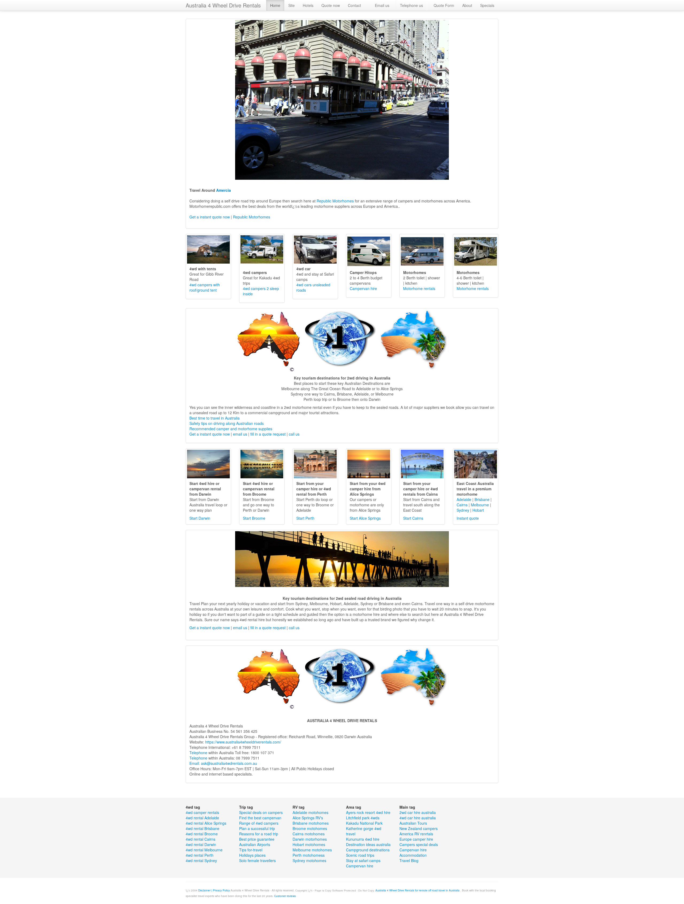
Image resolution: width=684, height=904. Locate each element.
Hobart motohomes (309, 844)
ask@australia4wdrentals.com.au (229, 763)
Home (275, 5)
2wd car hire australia (417, 812)
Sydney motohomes (309, 860)
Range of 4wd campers (258, 823)
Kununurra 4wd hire (362, 839)
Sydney (463, 510)
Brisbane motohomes (311, 823)
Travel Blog (408, 860)
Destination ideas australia (368, 844)
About (467, 5)
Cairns (462, 504)
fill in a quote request (268, 434)
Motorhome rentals (419, 288)
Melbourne (480, 504)
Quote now (330, 5)
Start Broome (254, 518)
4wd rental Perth (199, 855)
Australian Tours (413, 823)
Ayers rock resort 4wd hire (368, 812)
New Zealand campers (418, 828)
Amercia (223, 190)
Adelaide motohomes (310, 812)
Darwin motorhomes (310, 839)
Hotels (308, 5)
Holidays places (252, 855)
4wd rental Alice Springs (206, 823)
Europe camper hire (416, 839)
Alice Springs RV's (308, 817)
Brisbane (482, 499)
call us (294, 434)
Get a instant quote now (209, 217)
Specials (487, 5)
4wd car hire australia (417, 817)
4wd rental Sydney (201, 860)
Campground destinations (368, 849)
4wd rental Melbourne (204, 849)
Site (291, 5)
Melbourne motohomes (312, 849)
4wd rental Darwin (201, 844)
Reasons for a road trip (258, 833)
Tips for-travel (250, 849)
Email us (382, 5)
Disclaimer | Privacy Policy (214, 890)
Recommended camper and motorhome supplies (230, 428)
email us (240, 434)
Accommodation (413, 855)
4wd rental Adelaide (202, 817)
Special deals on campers (261, 812)
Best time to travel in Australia (214, 418)
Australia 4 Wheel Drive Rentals (223, 5)
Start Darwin (199, 518)
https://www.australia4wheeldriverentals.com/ (243, 742)
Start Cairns (413, 518)
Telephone (198, 752)
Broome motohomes (310, 828)
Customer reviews (285, 896)
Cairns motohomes (309, 833)
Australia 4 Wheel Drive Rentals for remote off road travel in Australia (417, 890)
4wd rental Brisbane (202, 828)
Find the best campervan (260, 817)
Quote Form (444, 5)
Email (194, 763)
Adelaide (464, 499)
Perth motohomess (309, 855)
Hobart (478, 510)
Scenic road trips (360, 855)
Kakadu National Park (364, 823)
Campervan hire (363, 288)
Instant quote (468, 518)
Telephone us (411, 5)
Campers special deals (418, 844)
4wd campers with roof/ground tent (204, 287)
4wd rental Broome (202, 833)
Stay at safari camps (363, 860)
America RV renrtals (416, 833)
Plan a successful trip (257, 828)
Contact (354, 5)
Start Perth (305, 518)
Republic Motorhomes (335, 201)
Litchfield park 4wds (362, 817)
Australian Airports (254, 844)
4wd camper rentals (202, 812)
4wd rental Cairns (200, 839)
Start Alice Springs (365, 518)
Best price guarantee (256, 839)
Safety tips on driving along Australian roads (226, 423)
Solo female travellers (257, 860)
